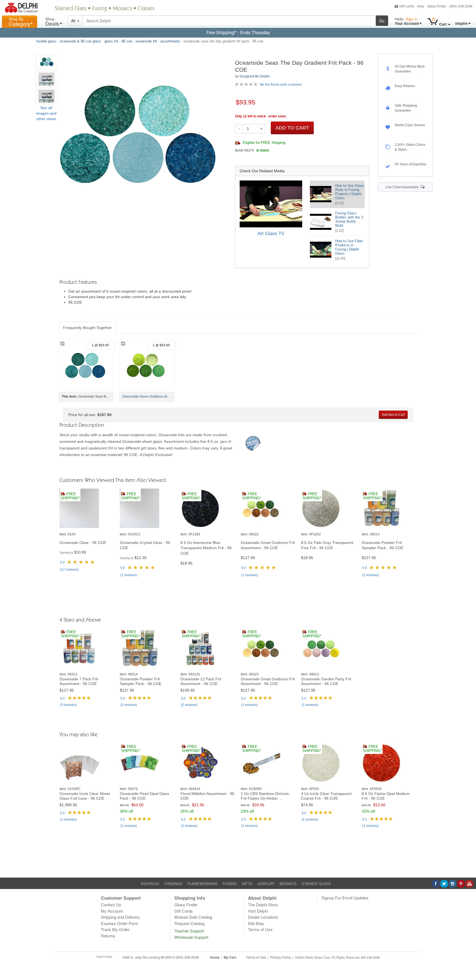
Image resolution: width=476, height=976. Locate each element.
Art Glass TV (271, 233)
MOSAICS (288, 883)
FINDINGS (173, 883)
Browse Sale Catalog (193, 917)
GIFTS (247, 883)
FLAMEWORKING (202, 883)
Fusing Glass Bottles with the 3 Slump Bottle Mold (349, 219)
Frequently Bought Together (87, 327)
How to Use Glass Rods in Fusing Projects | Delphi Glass (349, 192)
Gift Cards (406, 6)
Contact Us (111, 904)
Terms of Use (260, 929)
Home (215, 957)
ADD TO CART (292, 128)
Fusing (99, 9)
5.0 (62, 562)
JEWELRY (266, 883)
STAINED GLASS (316, 883)
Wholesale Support (191, 937)
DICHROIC (150, 883)
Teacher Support (189, 931)
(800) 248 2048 (460, 6)
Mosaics (122, 9)
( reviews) (69, 569)
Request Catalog (189, 923)
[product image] (87, 509)
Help (420, 6)
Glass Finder (436, 6)
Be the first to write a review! (281, 85)
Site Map (256, 923)
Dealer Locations (263, 917)
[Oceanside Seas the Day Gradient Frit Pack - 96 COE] (46, 62)
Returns (108, 936)
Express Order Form (119, 923)
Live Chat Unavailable (402, 187)
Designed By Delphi (255, 76)
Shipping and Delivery (120, 917)
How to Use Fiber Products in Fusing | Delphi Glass (349, 247)
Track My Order (115, 929)
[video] (271, 203)
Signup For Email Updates (345, 897)
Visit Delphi (258, 911)
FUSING (230, 883)
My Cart (230, 957)
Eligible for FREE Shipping (263, 143)
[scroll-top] (467, 960)
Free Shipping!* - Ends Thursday (238, 32)
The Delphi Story (263, 904)
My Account (112, 911)
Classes (146, 9)
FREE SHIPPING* (70, 496)
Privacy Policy (280, 957)
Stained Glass (70, 9)
